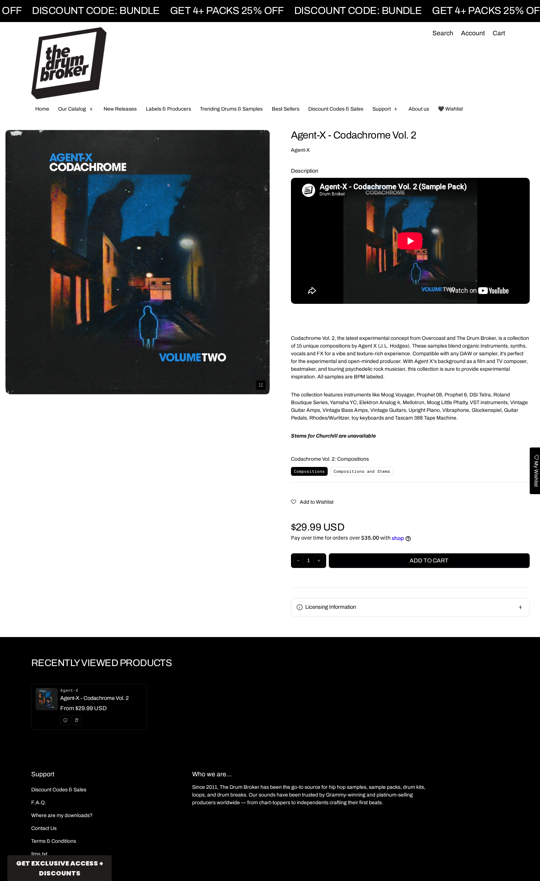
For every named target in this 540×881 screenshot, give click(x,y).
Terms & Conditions (53, 841)
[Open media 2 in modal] (138, 262)
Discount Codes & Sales (58, 789)
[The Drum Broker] (69, 63)
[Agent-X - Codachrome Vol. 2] (89, 706)
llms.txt (39, 854)
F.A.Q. (38, 802)
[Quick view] (65, 720)
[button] (442, 33)
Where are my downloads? (62, 815)
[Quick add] (77, 720)
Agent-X (300, 150)
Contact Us (44, 828)
